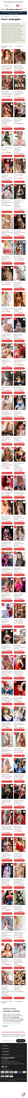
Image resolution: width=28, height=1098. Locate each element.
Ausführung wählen (6, 72)
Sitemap (19, 1080)
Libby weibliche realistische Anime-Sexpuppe (18, 413)
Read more (5, 1026)
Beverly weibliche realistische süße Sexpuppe (18, 336)
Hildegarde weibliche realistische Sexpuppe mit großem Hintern (19, 776)
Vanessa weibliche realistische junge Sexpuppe (5, 439)
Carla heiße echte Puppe (5, 388)
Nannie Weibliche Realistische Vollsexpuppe (18, 439)
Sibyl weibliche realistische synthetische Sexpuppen (19, 647)
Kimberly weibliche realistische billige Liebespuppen (18, 699)
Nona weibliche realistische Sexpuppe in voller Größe (19, 232)
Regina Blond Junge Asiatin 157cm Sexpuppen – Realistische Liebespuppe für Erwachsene (18, 204)
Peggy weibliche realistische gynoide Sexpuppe (6, 361)
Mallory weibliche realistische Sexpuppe (19, 749)
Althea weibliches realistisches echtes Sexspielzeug (6, 518)
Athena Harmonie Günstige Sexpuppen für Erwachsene (7, 202)
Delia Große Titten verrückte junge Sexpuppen (18, 120)
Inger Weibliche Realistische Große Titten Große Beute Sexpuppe (7, 93)
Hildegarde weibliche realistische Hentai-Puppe (6, 802)
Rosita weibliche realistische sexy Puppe (19, 257)
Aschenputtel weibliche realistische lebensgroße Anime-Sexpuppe (6, 935)
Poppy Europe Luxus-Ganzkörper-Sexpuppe (19, 492)
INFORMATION (5, 1048)
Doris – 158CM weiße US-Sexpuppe (7, 148)
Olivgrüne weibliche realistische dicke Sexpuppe (6, 336)
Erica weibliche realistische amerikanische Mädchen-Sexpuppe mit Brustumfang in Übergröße (7, 990)
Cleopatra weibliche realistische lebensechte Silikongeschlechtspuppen (7, 828)
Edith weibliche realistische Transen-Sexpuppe (19, 570)
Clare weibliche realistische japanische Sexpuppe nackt (6, 413)
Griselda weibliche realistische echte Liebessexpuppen (18, 855)
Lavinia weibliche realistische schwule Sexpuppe (6, 595)
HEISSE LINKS (5, 1045)
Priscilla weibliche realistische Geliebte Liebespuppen (18, 93)
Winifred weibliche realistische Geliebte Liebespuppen (6, 724)
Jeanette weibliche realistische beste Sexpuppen (18, 595)
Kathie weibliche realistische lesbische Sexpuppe (6, 258)
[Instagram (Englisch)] (6, 1066)
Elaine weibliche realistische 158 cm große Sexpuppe (18, 908)
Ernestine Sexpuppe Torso (18, 175)
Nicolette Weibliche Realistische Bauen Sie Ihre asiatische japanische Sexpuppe (19, 881)
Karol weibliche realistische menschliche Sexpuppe (7, 232)
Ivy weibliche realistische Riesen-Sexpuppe (19, 360)
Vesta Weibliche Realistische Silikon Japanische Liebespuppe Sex (5, 881)
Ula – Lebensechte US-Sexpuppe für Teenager (7, 66)
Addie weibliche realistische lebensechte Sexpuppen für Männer (7, 699)
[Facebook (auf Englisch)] (2, 1066)
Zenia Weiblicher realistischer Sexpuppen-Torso (18, 988)
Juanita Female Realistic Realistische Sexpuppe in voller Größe (7, 673)
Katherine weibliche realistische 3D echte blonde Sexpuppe (19, 934)
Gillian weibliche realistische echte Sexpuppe (18, 284)
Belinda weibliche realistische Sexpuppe (6, 775)
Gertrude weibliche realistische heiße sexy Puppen (19, 724)
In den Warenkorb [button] (7, 156)
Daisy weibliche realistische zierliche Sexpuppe (6, 647)
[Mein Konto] (22, 9)
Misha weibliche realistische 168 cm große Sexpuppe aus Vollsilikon (19, 962)
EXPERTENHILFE (5, 1054)
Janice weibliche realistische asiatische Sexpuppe (19, 544)
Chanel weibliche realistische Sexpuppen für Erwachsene (6, 570)
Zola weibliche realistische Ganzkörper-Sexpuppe (6, 176)
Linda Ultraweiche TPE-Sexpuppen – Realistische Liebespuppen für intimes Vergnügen (19, 466)
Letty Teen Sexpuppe (6, 282)
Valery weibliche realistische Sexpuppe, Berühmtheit (6, 750)
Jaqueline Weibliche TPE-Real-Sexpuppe (18, 620)
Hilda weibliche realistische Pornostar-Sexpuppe (19, 518)
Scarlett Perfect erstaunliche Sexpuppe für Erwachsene (6, 465)
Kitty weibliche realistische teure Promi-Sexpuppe (7, 961)
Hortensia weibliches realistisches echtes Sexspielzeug (19, 802)
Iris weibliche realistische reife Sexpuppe (7, 309)
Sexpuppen (7, 16)
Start (2, 16)
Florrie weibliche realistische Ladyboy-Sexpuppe (6, 855)
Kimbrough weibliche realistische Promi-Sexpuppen (6, 544)
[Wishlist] (12, 51)
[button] (24, 9)
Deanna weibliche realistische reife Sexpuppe (18, 310)
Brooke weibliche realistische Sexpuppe (19, 388)
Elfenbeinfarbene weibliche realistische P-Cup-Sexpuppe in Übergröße (7, 121)
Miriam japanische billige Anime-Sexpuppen (7, 492)
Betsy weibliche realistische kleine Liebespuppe (18, 828)
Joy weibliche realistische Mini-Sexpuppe (5, 621)
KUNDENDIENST (5, 1051)
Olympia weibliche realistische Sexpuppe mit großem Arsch (19, 673)
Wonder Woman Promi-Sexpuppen (7, 907)
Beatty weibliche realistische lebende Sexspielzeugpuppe (18, 67)
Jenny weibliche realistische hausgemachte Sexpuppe (17, 150)
